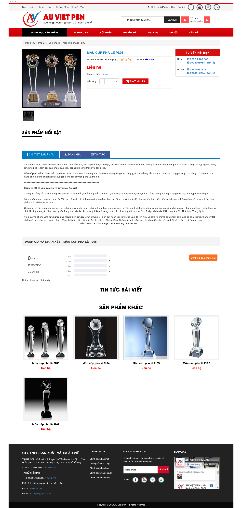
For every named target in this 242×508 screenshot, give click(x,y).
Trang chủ (81, 32)
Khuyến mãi (129, 32)
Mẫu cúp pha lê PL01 (45, 424)
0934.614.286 (167, 7)
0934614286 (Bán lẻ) (202, 73)
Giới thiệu (105, 32)
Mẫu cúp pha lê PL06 (45, 363)
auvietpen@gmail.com (40, 493)
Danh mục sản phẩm (44, 32)
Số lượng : (92, 81)
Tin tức (99, 154)
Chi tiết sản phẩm (41, 154)
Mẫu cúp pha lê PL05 (74, 42)
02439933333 (197, 69)
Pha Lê (42, 42)
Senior (105, 74)
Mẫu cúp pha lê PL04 (95, 363)
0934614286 (50, 467)
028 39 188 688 (198, 59)
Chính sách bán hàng (100, 477)
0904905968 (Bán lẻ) (202, 62)
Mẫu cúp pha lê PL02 (196, 363)
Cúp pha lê (54, 42)
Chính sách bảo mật (99, 459)
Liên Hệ (193, 32)
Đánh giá (74, 154)
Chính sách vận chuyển (101, 473)
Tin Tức (173, 32)
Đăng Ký (163, 469)
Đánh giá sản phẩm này (203, 257)
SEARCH (172, 19)
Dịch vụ (153, 32)
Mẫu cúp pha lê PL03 (146, 363)
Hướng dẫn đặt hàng (99, 463)
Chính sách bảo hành (100, 468)
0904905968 (50, 478)
